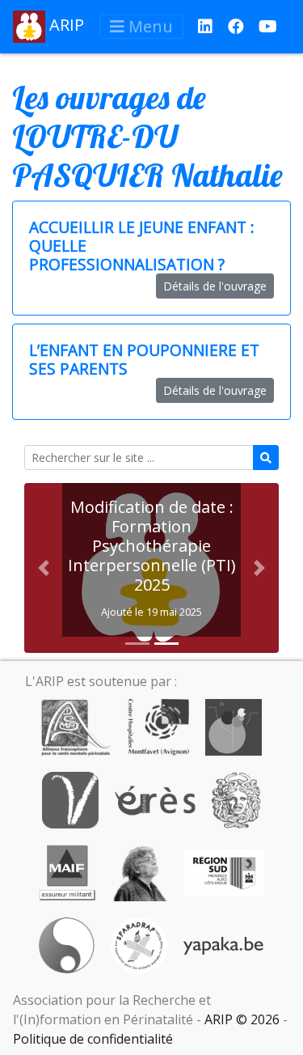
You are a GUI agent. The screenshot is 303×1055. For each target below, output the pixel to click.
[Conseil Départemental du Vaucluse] (70, 798)
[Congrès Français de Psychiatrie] (233, 726)
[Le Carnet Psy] (237, 798)
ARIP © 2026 (242, 1019)
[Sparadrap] (139, 944)
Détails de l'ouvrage (215, 286)
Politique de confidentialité (93, 1039)
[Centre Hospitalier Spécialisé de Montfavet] (158, 726)
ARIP (64, 25)
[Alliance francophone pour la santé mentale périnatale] (76, 726)
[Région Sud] (223, 871)
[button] (43, 568)
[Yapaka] (223, 944)
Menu (148, 26)
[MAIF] (67, 871)
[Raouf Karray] (139, 871)
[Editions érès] (155, 798)
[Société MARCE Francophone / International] (67, 944)
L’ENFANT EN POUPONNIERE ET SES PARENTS (144, 359)
